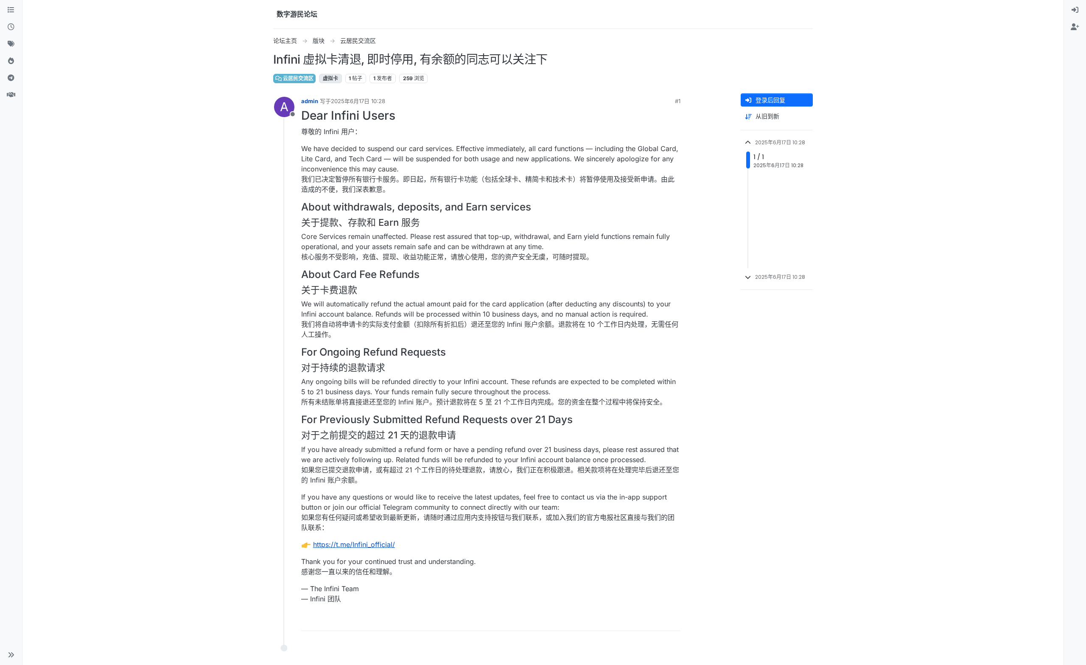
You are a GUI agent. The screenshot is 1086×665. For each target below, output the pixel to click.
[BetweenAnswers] (11, 95)
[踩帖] (656, 620)
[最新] (11, 27)
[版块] (11, 10)
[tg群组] (11, 78)
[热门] (11, 61)
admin (309, 101)
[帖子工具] (673, 620)
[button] (11, 655)
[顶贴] (626, 620)
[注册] (1075, 27)
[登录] (1075, 10)
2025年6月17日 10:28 (358, 101)
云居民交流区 (297, 78)
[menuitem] (1075, 10)
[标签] (11, 44)
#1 (677, 101)
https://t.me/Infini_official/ (354, 544)
